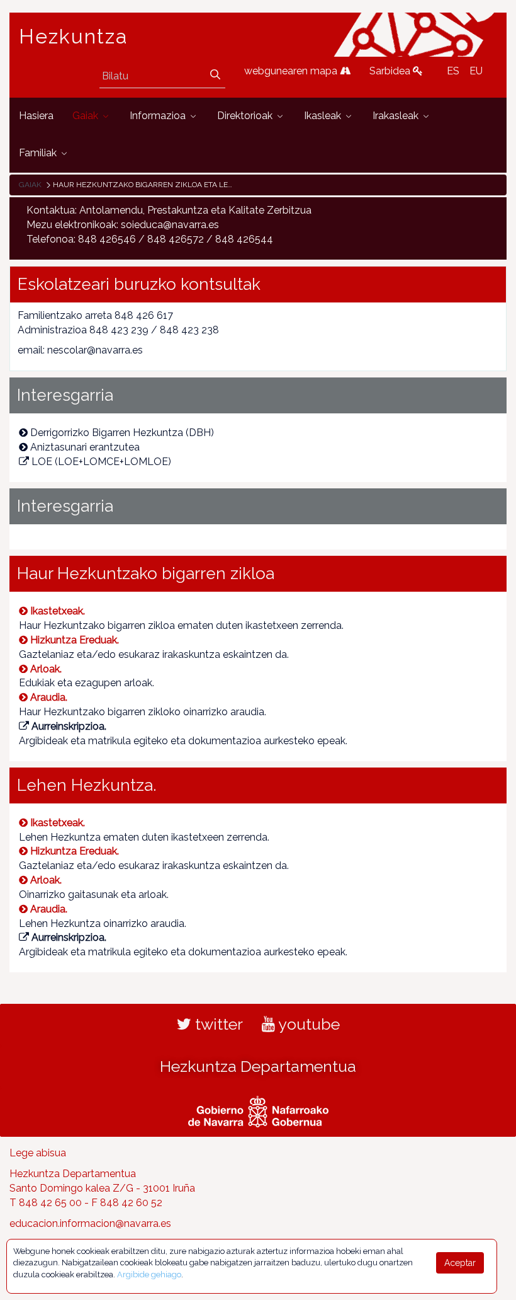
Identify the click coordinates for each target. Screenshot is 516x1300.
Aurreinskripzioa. (68, 726)
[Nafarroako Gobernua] (258, 1110)
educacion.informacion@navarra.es (90, 1223)
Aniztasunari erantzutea (85, 447)
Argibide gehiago (149, 1274)
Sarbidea (391, 71)
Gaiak (30, 184)
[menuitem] (36, 116)
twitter (217, 1024)
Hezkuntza (73, 36)
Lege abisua (37, 1153)
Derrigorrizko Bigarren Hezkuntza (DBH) (122, 433)
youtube (307, 1024)
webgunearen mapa (292, 71)
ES (453, 71)
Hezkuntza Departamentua (258, 1066)
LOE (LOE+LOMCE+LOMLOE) (101, 462)
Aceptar (460, 1263)
